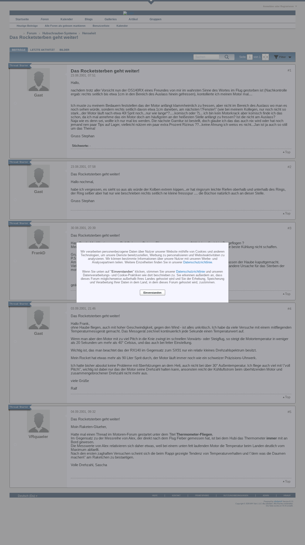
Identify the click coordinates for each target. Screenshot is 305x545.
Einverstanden (152, 292)
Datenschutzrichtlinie (197, 262)
